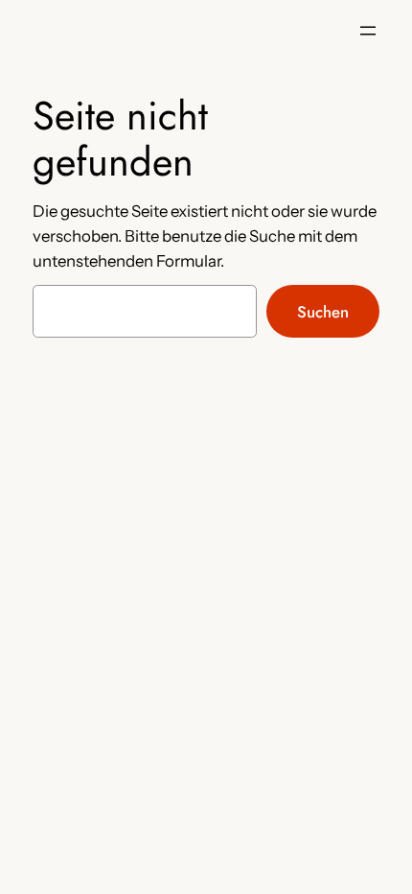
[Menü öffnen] (367, 30)
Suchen (323, 311)
